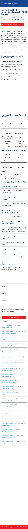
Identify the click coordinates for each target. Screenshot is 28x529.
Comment (5, 274)
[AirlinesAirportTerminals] (11, 3)
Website (4, 300)
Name (4, 286)
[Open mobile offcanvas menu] (26, 3)
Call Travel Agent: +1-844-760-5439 (13, 24)
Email (4, 293)
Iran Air (16, 17)
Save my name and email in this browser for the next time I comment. (13, 310)
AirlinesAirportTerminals (7, 17)
